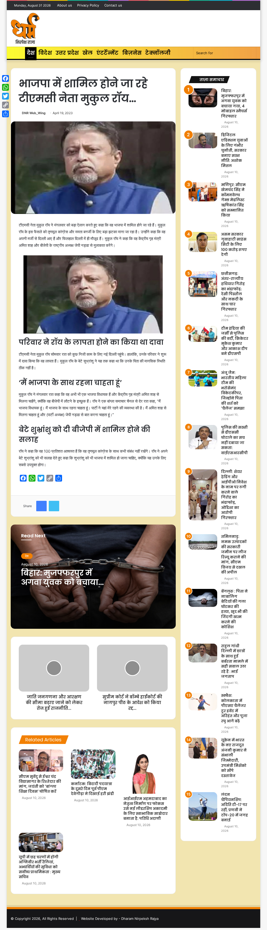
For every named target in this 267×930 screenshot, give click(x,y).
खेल (87, 53)
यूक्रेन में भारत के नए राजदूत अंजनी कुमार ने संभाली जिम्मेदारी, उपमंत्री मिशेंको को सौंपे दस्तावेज (234, 757)
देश (31, 53)
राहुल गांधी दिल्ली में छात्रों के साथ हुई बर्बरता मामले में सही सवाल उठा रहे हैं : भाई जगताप (234, 661)
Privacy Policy (88, 5)
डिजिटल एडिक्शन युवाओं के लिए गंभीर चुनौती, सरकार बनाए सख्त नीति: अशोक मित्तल (234, 150)
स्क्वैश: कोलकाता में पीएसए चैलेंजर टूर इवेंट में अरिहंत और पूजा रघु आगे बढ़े (234, 708)
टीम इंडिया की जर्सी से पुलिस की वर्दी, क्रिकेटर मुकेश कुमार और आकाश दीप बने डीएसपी (234, 341)
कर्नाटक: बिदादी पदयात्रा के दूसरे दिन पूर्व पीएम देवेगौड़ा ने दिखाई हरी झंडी (92, 788)
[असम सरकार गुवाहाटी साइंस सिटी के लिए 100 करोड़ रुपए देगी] (203, 242)
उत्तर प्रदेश (67, 53)
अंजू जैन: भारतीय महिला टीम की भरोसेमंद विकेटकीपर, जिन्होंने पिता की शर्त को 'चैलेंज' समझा (233, 390)
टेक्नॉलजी (158, 53)
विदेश (45, 53)
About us (64, 5)
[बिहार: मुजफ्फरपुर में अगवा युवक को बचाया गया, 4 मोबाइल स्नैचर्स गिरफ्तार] (203, 97)
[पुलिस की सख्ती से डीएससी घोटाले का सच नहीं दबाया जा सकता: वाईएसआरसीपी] (203, 437)
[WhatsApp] (5, 87)
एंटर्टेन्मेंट (107, 53)
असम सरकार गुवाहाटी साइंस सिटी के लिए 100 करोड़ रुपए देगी (234, 244)
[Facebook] (5, 78)
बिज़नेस (132, 53)
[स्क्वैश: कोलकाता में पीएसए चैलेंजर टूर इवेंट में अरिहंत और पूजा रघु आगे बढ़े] (203, 701)
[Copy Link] (5, 105)
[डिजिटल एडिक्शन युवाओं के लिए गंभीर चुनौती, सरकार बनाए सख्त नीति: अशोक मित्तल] (203, 140)
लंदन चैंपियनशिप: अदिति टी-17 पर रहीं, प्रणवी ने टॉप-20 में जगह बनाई (234, 807)
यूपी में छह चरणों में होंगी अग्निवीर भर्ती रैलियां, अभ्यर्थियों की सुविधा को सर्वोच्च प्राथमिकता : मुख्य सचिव (39, 866)
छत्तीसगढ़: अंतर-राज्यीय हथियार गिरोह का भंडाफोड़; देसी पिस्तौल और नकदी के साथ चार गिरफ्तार (233, 291)
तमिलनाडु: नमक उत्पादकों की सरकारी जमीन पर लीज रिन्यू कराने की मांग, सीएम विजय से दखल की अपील (233, 554)
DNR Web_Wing (34, 113)
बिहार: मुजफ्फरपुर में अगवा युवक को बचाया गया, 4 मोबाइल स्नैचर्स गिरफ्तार (60, 587)
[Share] (5, 113)
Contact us (113, 5)
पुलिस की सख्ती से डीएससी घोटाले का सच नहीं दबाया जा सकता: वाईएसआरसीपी (234, 440)
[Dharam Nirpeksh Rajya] (25, 28)
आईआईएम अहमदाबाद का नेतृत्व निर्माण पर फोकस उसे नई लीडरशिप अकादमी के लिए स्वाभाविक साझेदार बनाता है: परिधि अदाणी (145, 808)
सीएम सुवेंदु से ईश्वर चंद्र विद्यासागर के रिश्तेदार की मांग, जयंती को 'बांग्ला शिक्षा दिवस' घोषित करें (40, 784)
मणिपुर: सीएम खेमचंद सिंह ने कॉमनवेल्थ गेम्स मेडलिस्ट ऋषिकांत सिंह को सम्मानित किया (233, 200)
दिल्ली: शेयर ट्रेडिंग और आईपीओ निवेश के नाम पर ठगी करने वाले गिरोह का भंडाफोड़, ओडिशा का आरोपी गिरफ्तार (234, 494)
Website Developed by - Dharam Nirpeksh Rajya (120, 918)
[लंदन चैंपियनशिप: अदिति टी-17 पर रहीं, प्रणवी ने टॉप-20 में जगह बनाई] (203, 806)
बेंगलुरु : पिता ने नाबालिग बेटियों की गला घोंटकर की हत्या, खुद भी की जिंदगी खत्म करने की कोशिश (234, 609)
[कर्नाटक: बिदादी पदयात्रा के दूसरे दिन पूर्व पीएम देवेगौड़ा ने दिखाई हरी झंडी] (93, 764)
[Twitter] (5, 96)
